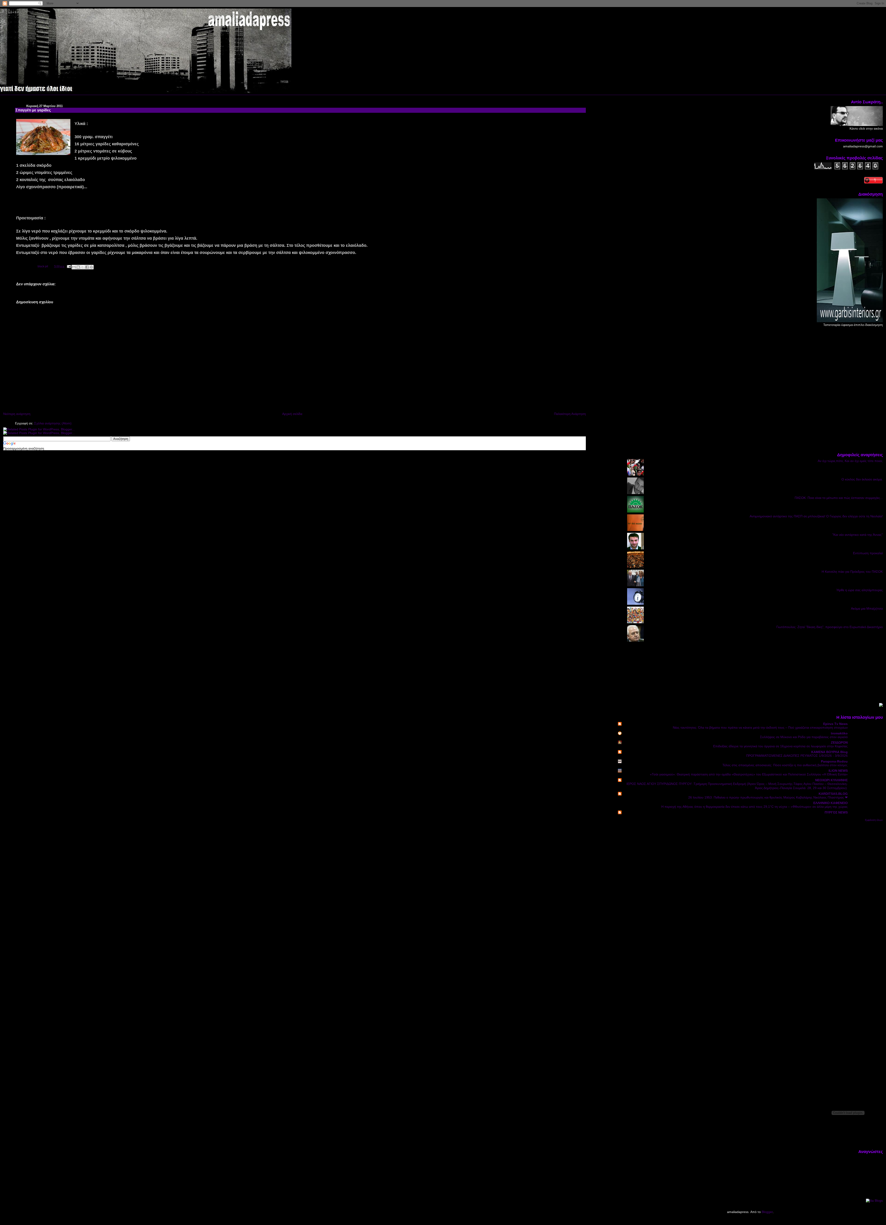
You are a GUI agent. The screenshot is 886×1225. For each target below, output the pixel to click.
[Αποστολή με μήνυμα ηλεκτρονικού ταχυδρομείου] (74, 267)
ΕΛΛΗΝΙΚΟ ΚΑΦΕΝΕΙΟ (830, 803)
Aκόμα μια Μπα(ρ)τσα (867, 608)
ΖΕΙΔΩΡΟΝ (839, 742)
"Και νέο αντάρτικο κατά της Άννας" (857, 534)
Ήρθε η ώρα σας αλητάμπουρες (859, 590)
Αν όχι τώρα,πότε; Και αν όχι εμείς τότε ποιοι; (850, 461)
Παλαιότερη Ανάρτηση (570, 414)
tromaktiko (839, 733)
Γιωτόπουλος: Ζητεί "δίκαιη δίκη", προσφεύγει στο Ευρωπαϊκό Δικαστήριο (829, 627)
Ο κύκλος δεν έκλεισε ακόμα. (862, 479)
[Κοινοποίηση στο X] (82, 267)
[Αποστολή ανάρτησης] (69, 266)
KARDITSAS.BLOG (833, 794)
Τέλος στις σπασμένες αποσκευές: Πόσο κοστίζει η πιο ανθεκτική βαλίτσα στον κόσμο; (785, 765)
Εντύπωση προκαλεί (868, 553)
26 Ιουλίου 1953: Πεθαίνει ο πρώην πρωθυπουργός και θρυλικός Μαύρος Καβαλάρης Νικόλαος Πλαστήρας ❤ (768, 797)
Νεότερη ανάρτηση (16, 414)
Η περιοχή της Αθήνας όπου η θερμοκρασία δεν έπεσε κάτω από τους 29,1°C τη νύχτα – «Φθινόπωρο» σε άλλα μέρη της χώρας (754, 806)
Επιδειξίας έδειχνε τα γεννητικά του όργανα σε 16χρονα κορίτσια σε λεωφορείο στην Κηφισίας (780, 746)
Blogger (767, 1212)
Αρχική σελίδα (292, 414)
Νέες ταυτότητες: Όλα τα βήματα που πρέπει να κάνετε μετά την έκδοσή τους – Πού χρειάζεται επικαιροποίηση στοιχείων (760, 727)
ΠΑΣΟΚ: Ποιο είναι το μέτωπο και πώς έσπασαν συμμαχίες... (839, 498)
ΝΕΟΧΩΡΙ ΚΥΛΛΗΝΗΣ (831, 780)
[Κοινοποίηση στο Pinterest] (91, 267)
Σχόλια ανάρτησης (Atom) (53, 423)
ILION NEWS (838, 770)
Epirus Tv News (835, 724)
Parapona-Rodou (834, 761)
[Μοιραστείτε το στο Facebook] (87, 267)
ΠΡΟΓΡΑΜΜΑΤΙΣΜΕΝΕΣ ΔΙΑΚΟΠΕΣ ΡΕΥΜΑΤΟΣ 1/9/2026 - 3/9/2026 (797, 755)
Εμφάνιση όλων (874, 820)
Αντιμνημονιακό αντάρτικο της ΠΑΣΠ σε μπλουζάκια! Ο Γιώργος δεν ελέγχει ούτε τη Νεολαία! (816, 516)
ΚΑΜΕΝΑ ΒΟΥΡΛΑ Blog (829, 752)
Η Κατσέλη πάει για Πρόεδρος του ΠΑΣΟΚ (852, 571)
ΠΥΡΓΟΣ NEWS (836, 812)
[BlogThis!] (78, 267)
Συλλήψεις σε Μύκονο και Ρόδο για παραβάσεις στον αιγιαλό (804, 737)
